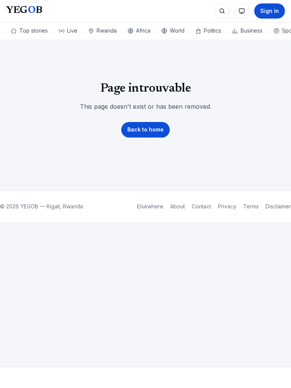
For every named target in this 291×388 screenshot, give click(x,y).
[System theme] (242, 11)
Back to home (145, 129)
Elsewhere (150, 206)
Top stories (33, 30)
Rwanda (107, 30)
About (177, 206)
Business (252, 30)
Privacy (227, 206)
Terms (251, 206)
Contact (201, 206)
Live (72, 30)
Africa (143, 30)
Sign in (269, 11)
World (177, 30)
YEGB (24, 11)
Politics (212, 30)
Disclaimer (278, 206)
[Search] (222, 11)
